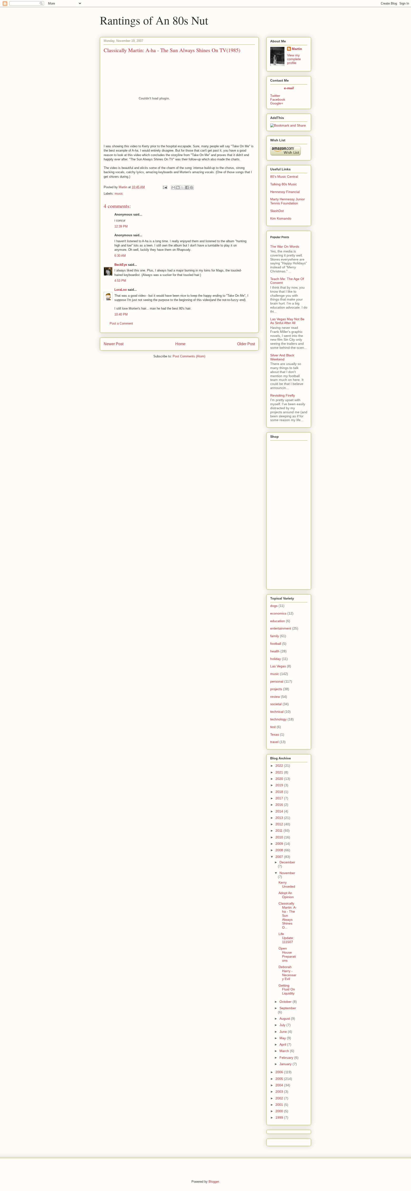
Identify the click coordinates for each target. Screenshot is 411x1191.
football (275, 643)
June (283, 1032)
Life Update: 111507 (286, 938)
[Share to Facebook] (187, 187)
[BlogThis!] (178, 187)
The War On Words (284, 246)
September (287, 1008)
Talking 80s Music (283, 184)
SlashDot (277, 211)
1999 (279, 1117)
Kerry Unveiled (287, 884)
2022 (279, 766)
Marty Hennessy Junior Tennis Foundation (287, 201)
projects (276, 689)
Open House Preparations (287, 954)
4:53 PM (120, 280)
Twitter (275, 96)
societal (276, 704)
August (284, 1018)
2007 (279, 857)
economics (278, 613)
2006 (279, 1072)
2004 (279, 1085)
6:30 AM (120, 255)
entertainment (280, 628)
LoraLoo (120, 289)
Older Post (246, 344)
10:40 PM (121, 314)
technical (277, 712)
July (282, 1025)
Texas (274, 734)
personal (276, 681)
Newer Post (113, 344)
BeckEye (120, 264)
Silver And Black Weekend (282, 357)
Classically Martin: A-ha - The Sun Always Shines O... (288, 915)
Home (180, 344)
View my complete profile (294, 59)
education (277, 621)
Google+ (276, 103)
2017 (279, 798)
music (119, 193)
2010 (279, 837)
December (287, 862)
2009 (279, 844)
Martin (297, 49)
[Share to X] (182, 187)
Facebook (277, 99)
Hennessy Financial (285, 192)
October (285, 1002)
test (273, 727)
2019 (279, 785)
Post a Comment (121, 323)
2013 (279, 818)
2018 (279, 792)
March (284, 1051)
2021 (279, 772)
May (282, 1038)
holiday (275, 659)
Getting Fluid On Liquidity (287, 989)
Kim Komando (280, 218)
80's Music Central (284, 176)
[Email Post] (164, 187)
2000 (279, 1111)
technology (278, 719)
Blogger (214, 1181)
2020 (279, 779)
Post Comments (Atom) (189, 356)
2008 (279, 850)
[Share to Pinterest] (191, 187)
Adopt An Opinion (286, 895)
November (287, 873)
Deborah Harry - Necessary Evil (287, 973)
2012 (279, 824)
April (282, 1044)
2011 (279, 830)
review (275, 697)
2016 (279, 805)
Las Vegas (278, 666)
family (274, 636)
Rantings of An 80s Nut (154, 20)
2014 (279, 811)
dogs (274, 606)
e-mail (289, 88)
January (285, 1064)
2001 (279, 1105)
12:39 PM (121, 226)
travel (274, 742)
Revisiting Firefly (282, 395)
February (286, 1057)
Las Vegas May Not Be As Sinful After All (287, 321)
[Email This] (173, 187)
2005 (279, 1079)
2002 (279, 1098)
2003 (279, 1091)
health (274, 651)
